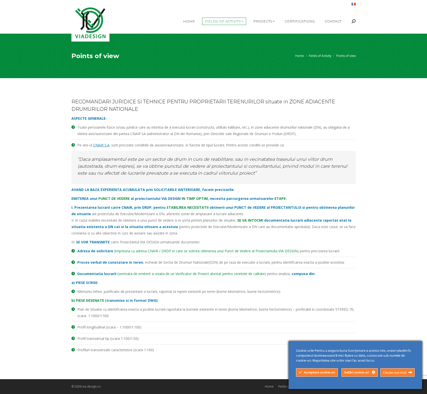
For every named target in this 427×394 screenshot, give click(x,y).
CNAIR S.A (101, 145)
